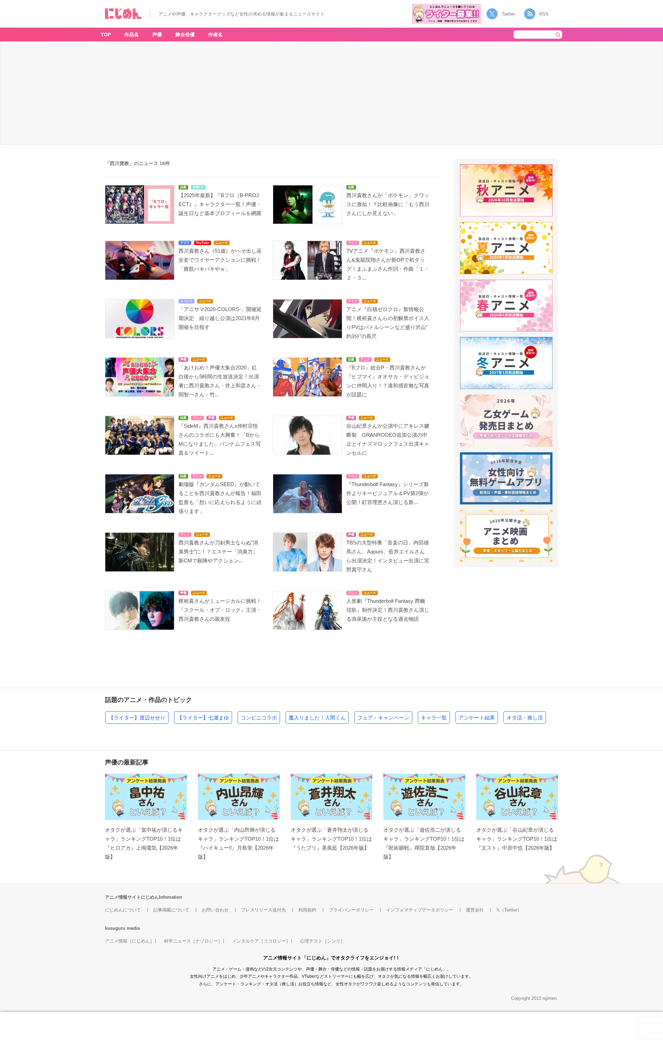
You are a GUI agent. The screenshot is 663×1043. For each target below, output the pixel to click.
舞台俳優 (185, 34)
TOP (106, 34)
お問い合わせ (215, 909)
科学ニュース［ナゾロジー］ (193, 941)
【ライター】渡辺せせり (136, 718)
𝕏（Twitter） (509, 909)
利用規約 (307, 909)
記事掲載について (171, 909)
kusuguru (115, 928)
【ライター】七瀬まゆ (203, 718)
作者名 (215, 34)
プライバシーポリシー (351, 909)
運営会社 (475, 909)
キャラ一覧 (434, 718)
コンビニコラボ (259, 718)
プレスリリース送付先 (263, 909)
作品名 (131, 34)
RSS (544, 14)
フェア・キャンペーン (383, 718)
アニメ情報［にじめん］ (129, 941)
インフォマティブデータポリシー (419, 909)
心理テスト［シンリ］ (322, 941)
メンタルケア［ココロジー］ (261, 941)
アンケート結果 (477, 718)
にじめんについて (123, 909)
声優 (157, 34)
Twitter (508, 14)
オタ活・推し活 (525, 718)
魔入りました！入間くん (317, 718)
